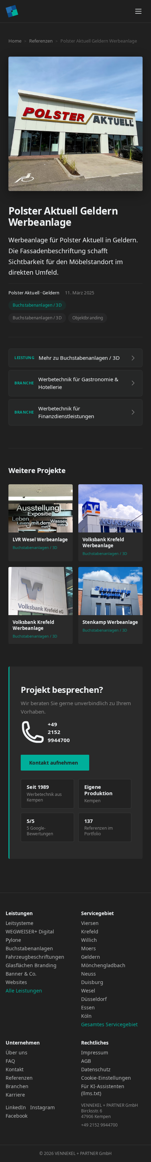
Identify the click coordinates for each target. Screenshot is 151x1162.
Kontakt (15, 1069)
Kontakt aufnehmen (53, 762)
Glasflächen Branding (31, 965)
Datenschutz (96, 1069)
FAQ (10, 1061)
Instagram (42, 1107)
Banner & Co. (21, 973)
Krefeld (89, 931)
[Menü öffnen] (138, 11)
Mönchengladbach (103, 965)
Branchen (17, 1086)
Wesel (88, 990)
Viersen (90, 923)
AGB (86, 1061)
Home (14, 41)
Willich (89, 940)
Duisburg (92, 982)
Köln (86, 1016)
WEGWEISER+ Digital (30, 931)
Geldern (90, 956)
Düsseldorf (94, 999)
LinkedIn (16, 1107)
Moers (88, 948)
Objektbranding (87, 318)
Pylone (13, 940)
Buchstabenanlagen (29, 948)
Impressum (94, 1052)
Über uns (16, 1052)
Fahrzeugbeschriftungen (35, 956)
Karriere (15, 1094)
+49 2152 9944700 (59, 732)
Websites (16, 982)
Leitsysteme (19, 923)
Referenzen (41, 41)
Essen (88, 1007)
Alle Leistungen (24, 990)
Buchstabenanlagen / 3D (37, 305)
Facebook (16, 1115)
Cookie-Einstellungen (106, 1077)
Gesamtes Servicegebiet (109, 1024)
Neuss (88, 973)
